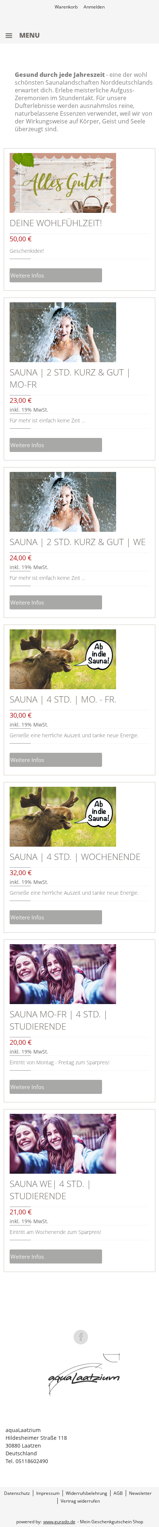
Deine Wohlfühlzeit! (56, 223)
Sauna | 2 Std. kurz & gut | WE (78, 541)
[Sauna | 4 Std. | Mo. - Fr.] (63, 659)
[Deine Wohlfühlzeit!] (63, 183)
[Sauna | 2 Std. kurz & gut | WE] (63, 502)
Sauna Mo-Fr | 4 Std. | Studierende (59, 1020)
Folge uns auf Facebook (80, 1337)
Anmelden (94, 7)
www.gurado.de (59, 1522)
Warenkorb (66, 7)
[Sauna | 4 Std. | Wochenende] (63, 817)
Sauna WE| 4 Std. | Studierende (50, 1189)
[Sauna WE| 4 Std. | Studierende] (63, 1144)
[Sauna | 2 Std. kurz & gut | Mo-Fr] (63, 332)
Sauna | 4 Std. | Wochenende (75, 856)
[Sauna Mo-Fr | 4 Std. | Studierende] (63, 974)
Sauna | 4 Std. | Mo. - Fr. (63, 699)
